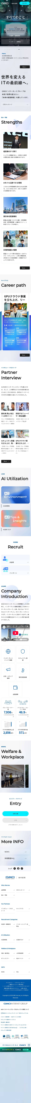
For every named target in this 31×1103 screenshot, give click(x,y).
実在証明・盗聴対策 (5, 1022)
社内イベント (19, 958)
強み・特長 (4, 895)
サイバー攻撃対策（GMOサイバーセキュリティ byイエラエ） (14, 1025)
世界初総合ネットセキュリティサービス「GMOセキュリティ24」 (15, 1013)
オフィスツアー (5, 958)
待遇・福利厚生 (5, 953)
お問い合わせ (24, 988)
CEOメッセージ (20, 890)
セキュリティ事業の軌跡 (6, 1030)
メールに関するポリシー (9, 986)
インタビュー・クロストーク (7, 909)
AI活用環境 (4, 940)
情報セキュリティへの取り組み (16, 984)
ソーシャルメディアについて (23, 986)
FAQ (17, 972)
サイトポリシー (9, 982)
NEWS (2, 972)
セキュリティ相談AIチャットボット (8, 1019)
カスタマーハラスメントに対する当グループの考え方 (16, 990)
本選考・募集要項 (5, 924)
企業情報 (3, 890)
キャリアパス (19, 908)
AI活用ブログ (19, 940)
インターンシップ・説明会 (22, 925)
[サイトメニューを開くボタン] (29, 7)
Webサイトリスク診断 (16, 1016)
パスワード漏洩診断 (5, 1016)
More (24, 67)
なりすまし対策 (23, 1027)
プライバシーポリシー (20, 982)
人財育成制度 (19, 953)
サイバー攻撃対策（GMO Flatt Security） (9, 1027)
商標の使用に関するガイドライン (11, 988)
